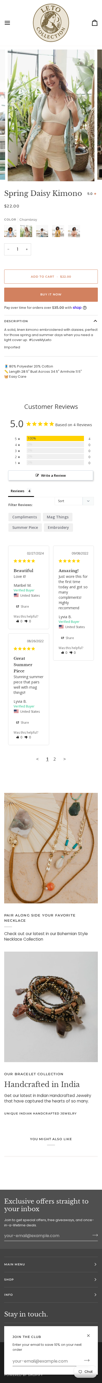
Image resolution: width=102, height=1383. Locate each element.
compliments (24, 516)
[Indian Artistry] (51, 1007)
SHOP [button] (9, 1279)
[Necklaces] (51, 848)
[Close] (90, 1333)
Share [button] (24, 606)
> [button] (64, 759)
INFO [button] (8, 1295)
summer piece (25, 527)
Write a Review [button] (53, 475)
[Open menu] (12, 23)
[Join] (85, 1360)
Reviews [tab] (17, 491)
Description (16, 321)
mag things (58, 516)
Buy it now (51, 294)
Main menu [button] (14, 1264)
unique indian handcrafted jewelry (40, 1113)
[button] (19, 621)
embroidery (58, 527)
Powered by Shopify (23, 1375)
